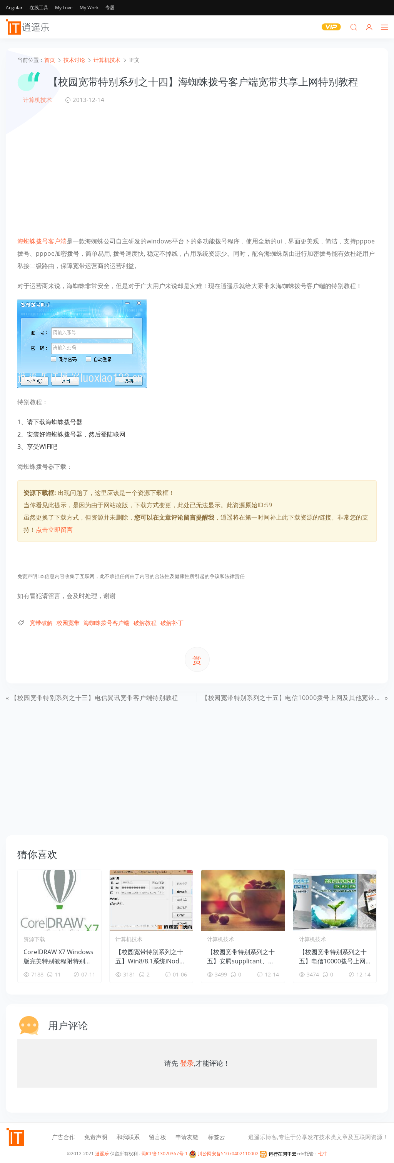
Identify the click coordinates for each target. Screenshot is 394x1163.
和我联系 (128, 1137)
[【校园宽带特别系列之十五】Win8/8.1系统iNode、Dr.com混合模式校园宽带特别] (151, 900)
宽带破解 (41, 622)
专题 (110, 7)
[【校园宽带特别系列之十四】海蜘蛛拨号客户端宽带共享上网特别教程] (82, 343)
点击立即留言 (54, 529)
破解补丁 (172, 622)
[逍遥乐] (29, 26)
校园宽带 (68, 622)
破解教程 (145, 622)
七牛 (322, 1153)
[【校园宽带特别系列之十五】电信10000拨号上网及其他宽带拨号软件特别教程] (335, 900)
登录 (187, 1063)
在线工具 (39, 7)
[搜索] (353, 27)
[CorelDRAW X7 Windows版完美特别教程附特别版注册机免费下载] (59, 900)
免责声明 (95, 1137)
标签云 (216, 1137)
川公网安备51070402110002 (228, 1153)
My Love (64, 7)
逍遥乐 (102, 1153)
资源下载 (34, 939)
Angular (14, 7)
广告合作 (63, 1137)
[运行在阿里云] (278, 1153)
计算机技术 (37, 99)
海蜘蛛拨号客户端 (42, 241)
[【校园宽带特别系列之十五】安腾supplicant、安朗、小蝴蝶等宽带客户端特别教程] (243, 900)
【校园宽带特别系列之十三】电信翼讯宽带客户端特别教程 (94, 697)
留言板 (157, 1137)
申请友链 (187, 1137)
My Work (89, 7)
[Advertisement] (197, 169)
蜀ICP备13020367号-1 (164, 1153)
